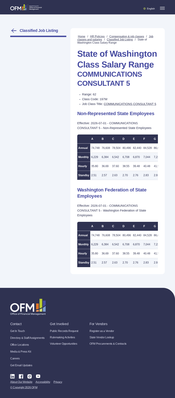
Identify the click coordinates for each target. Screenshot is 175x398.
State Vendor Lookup (102, 337)
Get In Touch (17, 331)
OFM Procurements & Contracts (108, 343)
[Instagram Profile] (29, 376)
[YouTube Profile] (38, 376)
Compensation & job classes (126, 36)
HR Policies (97, 36)
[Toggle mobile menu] (162, 8)
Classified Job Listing (39, 30)
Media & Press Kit (20, 351)
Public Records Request (64, 331)
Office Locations (19, 344)
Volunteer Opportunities (63, 343)
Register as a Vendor (102, 331)
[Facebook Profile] (21, 376)
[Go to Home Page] (26, 7)
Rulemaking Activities (62, 337)
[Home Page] (28, 307)
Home (81, 36)
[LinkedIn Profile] (12, 376)
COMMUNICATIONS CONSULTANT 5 (130, 104)
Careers (15, 358)
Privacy (57, 382)
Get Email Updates (21, 365)
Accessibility (43, 382)
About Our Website (21, 382)
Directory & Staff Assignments (27, 337)
